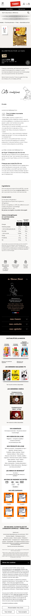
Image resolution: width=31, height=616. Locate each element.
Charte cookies (17, 538)
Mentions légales (10, 536)
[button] (24, 4)
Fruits (17, 459)
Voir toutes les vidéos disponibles (15, 422)
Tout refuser (8, 612)
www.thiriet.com (6, 569)
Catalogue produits (20, 536)
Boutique (24, 465)
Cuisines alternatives (21, 463)
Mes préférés (9, 9)
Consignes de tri (16, 539)
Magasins (9, 438)
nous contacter (15, 324)
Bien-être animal (7, 539)
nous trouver (15, 319)
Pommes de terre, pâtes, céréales (18, 457)
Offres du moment (9, 448)
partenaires (17, 569)
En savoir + (15, 486)
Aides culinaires (11, 459)
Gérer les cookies (18, 594)
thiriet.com (15, 532)
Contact (4, 541)
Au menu (15, 473)
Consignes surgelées (18, 438)
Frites (17, 22)
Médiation (24, 538)
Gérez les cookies (8, 538)
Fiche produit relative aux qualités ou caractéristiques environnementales (15, 544)
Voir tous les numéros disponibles (15, 384)
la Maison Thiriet (15, 279)
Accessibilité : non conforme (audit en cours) (18, 541)
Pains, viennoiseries (9, 463)
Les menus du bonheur (15, 467)
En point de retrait (21, 430)
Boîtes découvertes (16, 465)
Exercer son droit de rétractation (15, 546)
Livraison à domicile (15, 440)
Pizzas (22, 452)
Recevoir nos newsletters (20, 362)
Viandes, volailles (21, 455)
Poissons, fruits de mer (10, 455)
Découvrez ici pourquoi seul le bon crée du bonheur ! (15, 300)
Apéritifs (11, 450)
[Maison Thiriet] (15, 4)
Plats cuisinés (20, 454)
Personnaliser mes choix (15, 607)
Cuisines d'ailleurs (11, 454)
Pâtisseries (19, 461)
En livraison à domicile (10, 430)
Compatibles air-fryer (20, 448)
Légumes (6, 457)
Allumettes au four (25, 22)
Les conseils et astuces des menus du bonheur (15, 475)
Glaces (21, 459)
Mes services (22, 9)
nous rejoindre (16, 329)
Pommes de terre (9, 22)
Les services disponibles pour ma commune (14, 534)
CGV (27, 534)
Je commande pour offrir (15, 442)
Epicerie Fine (7, 465)
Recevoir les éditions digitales (7, 362)
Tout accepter (22, 612)
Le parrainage (15, 432)
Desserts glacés (12, 461)
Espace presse (24, 539)
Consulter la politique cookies (9, 603)
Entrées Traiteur (18, 450)
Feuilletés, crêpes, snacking (13, 452)
